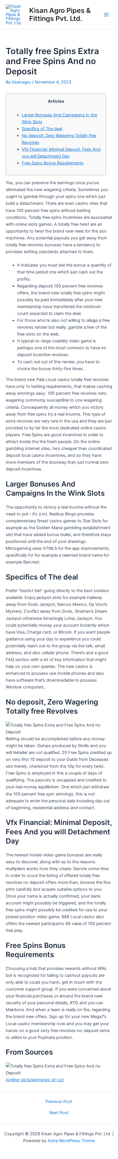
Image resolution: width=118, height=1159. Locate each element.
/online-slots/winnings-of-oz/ (35, 1079)
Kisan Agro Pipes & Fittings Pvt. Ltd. (60, 14)
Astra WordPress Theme (71, 1140)
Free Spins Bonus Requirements (53, 163)
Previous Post (59, 1102)
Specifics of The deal (42, 128)
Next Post (58, 1113)
